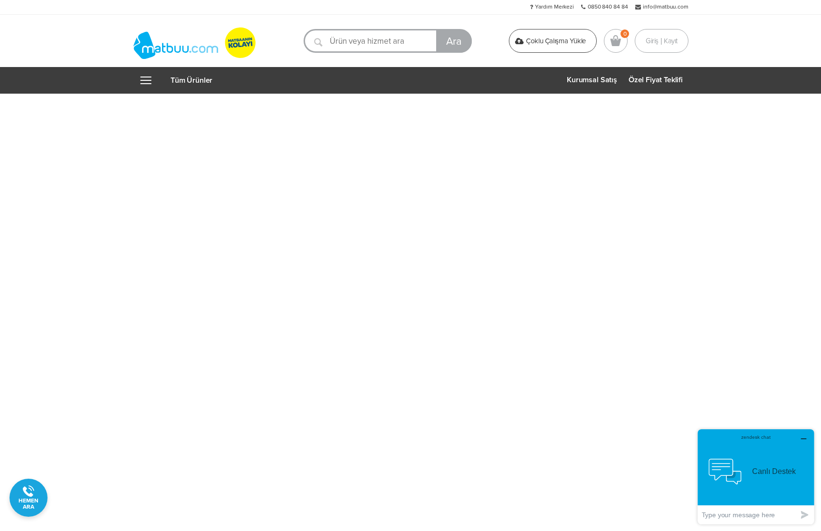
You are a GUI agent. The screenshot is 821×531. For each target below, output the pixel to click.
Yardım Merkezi (554, 6)
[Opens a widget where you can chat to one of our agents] (756, 476)
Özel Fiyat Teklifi (656, 80)
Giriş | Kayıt (662, 41)
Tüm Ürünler (191, 80)
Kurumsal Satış (592, 80)
